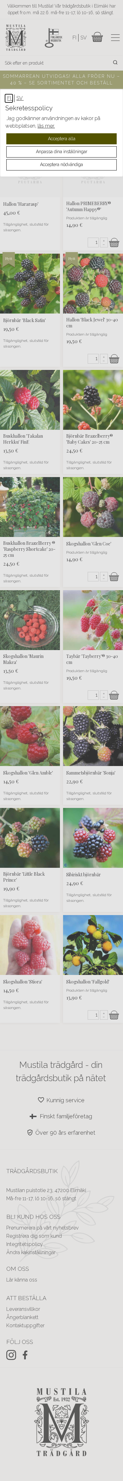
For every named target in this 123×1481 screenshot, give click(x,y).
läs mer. (46, 126)
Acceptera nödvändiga (61, 164)
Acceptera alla (61, 138)
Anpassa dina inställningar (61, 151)
